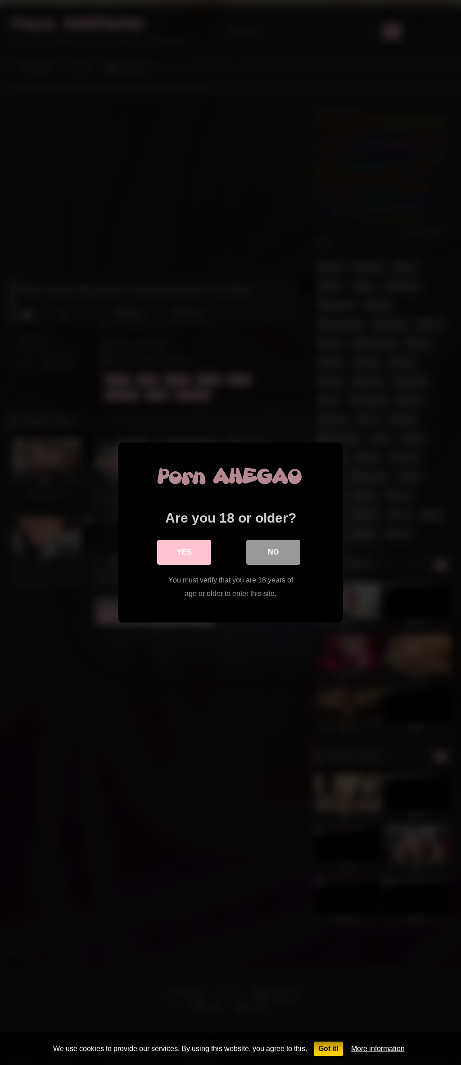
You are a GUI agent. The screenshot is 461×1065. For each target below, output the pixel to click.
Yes (184, 552)
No (273, 552)
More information (378, 1048)
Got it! (328, 1048)
